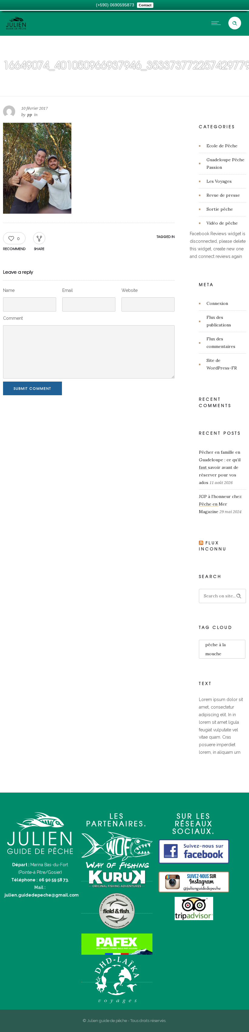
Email (67, 290)
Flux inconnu (213, 546)
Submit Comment (32, 388)
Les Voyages (219, 181)
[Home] (16, 27)
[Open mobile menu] (217, 23)
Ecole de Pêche (221, 146)
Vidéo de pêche (222, 223)
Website (129, 290)
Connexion (217, 303)
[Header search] (235, 23)
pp (29, 114)
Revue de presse (223, 195)
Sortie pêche (219, 209)
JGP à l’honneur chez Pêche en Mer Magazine (220, 504)
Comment (13, 318)
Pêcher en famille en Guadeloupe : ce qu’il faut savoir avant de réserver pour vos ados (219, 467)
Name (9, 290)
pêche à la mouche (215, 649)
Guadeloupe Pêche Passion (225, 163)
